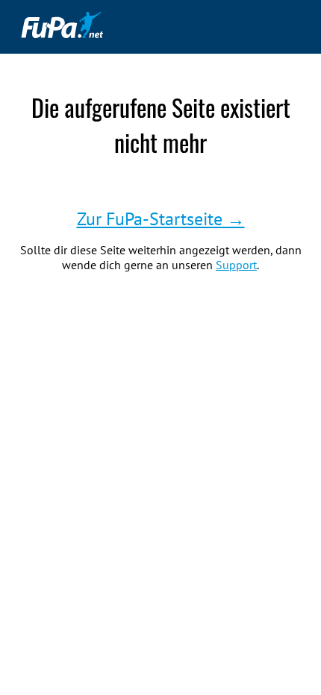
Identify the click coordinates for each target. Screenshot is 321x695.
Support (236, 264)
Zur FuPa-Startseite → (161, 218)
